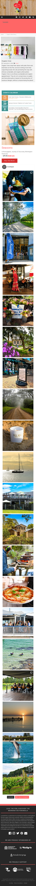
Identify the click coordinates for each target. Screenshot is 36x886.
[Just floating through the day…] (18, 654)
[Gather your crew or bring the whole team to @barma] (18, 685)
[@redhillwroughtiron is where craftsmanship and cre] (18, 560)
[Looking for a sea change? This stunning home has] (18, 529)
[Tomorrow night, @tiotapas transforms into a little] (18, 279)
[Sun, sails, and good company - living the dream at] (18, 467)
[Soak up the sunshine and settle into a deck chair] (18, 498)
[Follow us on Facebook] (17, 17)
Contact (25, 883)
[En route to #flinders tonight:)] (18, 404)
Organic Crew (6, 61)
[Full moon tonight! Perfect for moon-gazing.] (18, 717)
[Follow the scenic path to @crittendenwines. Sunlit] (18, 217)
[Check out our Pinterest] (27, 17)
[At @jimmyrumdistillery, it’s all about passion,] (18, 248)
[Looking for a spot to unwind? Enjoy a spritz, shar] (18, 592)
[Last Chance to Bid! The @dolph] (18, 748)
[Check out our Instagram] (20, 17)
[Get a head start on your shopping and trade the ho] (18, 373)
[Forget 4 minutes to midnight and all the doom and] (18, 436)
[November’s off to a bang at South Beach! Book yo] (18, 623)
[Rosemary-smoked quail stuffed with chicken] (18, 186)
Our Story (11, 883)
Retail (17, 63)
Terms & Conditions (18, 883)
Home (2, 34)
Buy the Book (9, 160)
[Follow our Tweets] (24, 17)
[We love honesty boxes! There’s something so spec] (18, 311)
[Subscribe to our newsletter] (31, 17)
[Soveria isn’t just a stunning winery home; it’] (18, 779)
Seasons (7, 147)
